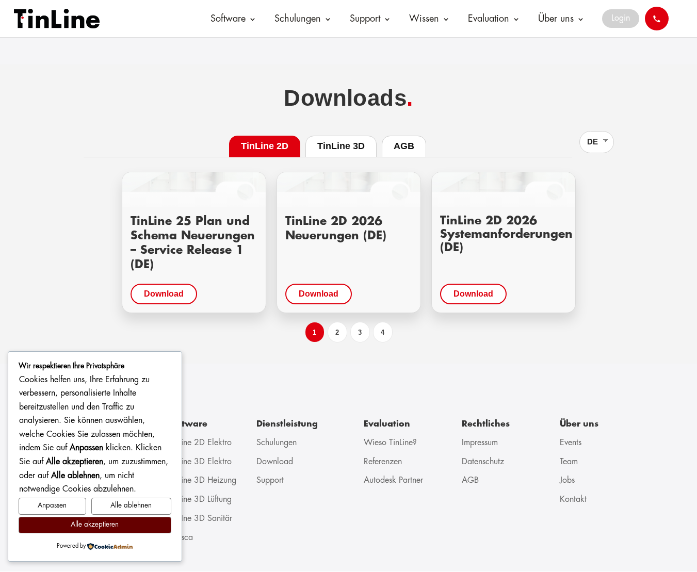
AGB (470, 480)
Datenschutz (483, 461)
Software (228, 19)
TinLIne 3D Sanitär (200, 518)
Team (569, 461)
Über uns (556, 19)
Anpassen (52, 506)
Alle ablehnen (131, 506)
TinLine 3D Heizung (202, 480)
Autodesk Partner (393, 480)
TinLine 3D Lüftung (200, 499)
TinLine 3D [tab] (341, 146)
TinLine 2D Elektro (200, 442)
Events (570, 442)
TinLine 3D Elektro (200, 461)
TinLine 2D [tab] (264, 146)
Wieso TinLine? (390, 442)
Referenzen (383, 461)
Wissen (424, 19)
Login (620, 18)
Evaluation (488, 19)
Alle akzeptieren (95, 525)
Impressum (480, 442)
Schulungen (297, 19)
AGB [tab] (404, 146)
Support (365, 19)
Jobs (567, 480)
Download (164, 293)
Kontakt (573, 499)
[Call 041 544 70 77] (657, 18)
